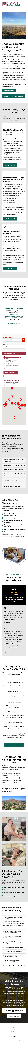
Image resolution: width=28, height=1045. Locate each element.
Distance (5, 344)
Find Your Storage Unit (14, 323)
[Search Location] (23, 340)
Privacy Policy (14, 1034)
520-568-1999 (14, 314)
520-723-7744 (9, 363)
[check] (4, 125)
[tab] (14, 460)
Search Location (8, 337)
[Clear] (20, 340)
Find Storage (14, 1031)
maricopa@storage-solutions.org (14, 316)
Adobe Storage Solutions (11, 380)
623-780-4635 (9, 385)
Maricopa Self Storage (14, 308)
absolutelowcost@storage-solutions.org (13, 366)
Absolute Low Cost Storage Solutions (12, 357)
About (14, 1029)
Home (14, 1027)
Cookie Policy (14, 1036)
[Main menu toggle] (25, 3)
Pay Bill (15, 376)
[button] (9, 90)
